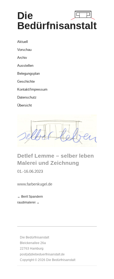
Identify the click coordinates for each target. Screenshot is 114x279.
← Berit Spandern (30, 196)
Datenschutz (27, 97)
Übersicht (24, 105)
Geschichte (26, 81)
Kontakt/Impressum (32, 89)
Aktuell (22, 42)
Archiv (22, 58)
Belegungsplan (28, 74)
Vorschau (24, 50)
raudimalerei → (28, 202)
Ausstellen (25, 66)
